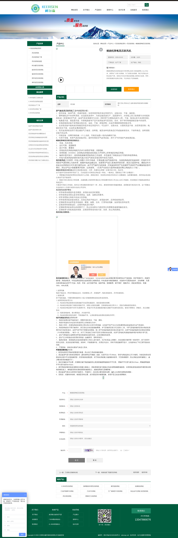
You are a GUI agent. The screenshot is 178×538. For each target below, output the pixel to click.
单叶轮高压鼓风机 (37, 82)
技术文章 (122, 10)
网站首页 (74, 10)
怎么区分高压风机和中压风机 (37, 149)
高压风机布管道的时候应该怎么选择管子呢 (39, 152)
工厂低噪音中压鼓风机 (115, 491)
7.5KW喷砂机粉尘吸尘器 (56, 519)
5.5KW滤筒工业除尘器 (35, 97)
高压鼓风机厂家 (37, 57)
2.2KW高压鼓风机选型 (35, 101)
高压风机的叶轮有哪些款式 (37, 133)
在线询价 (114, 89)
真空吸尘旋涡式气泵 (55, 514)
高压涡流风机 (67, 496)
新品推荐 (39, 92)
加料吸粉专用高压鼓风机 (91, 486)
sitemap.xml (125, 535)
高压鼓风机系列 (35, 48)
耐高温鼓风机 (115, 486)
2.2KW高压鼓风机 (34, 113)
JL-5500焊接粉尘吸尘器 (56, 524)
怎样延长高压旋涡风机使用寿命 (38, 145)
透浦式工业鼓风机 (91, 496)
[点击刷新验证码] (89, 450)
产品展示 (98, 10)
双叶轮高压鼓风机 (37, 78)
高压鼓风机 (35, 53)
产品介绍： (61, 97)
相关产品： (61, 479)
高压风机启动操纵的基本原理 (37, 137)
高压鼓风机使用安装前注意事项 (38, 156)
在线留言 (133, 10)
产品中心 (111, 43)
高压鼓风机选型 (37, 61)
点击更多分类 (39, 87)
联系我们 (145, 10)
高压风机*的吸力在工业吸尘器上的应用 (39, 160)
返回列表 (144, 472)
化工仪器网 (141, 535)
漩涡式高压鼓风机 (37, 74)
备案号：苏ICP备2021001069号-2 (109, 535)
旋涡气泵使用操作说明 (35, 126)
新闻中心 (110, 10)
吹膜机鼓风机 (139, 486)
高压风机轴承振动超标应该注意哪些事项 (39, 141)
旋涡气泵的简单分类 (34, 130)
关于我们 (86, 10)
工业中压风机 (91, 491)
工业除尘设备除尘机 (71, 472)
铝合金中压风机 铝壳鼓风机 (139, 491)
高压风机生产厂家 (34, 105)
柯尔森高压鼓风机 (37, 65)
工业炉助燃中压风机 (67, 491)
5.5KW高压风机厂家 (34, 109)
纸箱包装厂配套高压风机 (109, 472)
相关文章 (39, 120)
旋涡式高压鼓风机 (37, 70)
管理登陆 (148, 535)
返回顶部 (136, 472)
